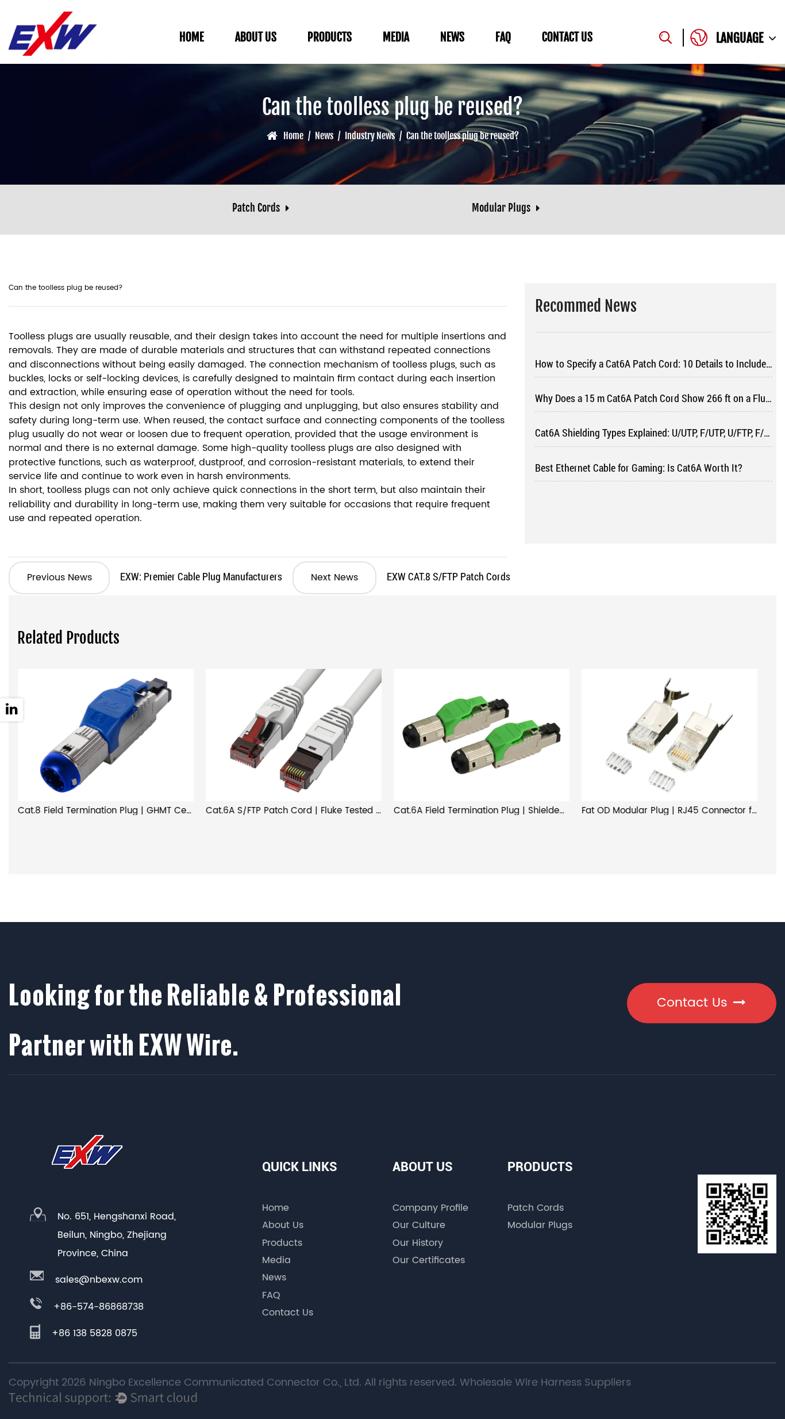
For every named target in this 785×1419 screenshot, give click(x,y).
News (452, 37)
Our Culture (418, 1225)
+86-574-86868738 (98, 1306)
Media (396, 37)
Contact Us (567, 37)
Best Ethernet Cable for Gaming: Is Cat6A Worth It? (638, 468)
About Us (255, 37)
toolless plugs (423, 365)
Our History (417, 1243)
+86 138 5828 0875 (94, 1333)
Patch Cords (535, 1207)
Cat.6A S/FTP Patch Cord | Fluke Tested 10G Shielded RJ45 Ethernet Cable (363, 811)
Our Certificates (428, 1260)
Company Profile (430, 1207)
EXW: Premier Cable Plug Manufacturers (154, 576)
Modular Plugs (539, 1225)
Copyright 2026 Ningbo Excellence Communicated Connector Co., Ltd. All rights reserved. (233, 1382)
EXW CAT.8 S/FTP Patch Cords (410, 576)
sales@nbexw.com (99, 1279)
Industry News (370, 135)
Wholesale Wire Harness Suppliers (545, 1382)
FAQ (503, 37)
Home (191, 37)
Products (329, 37)
